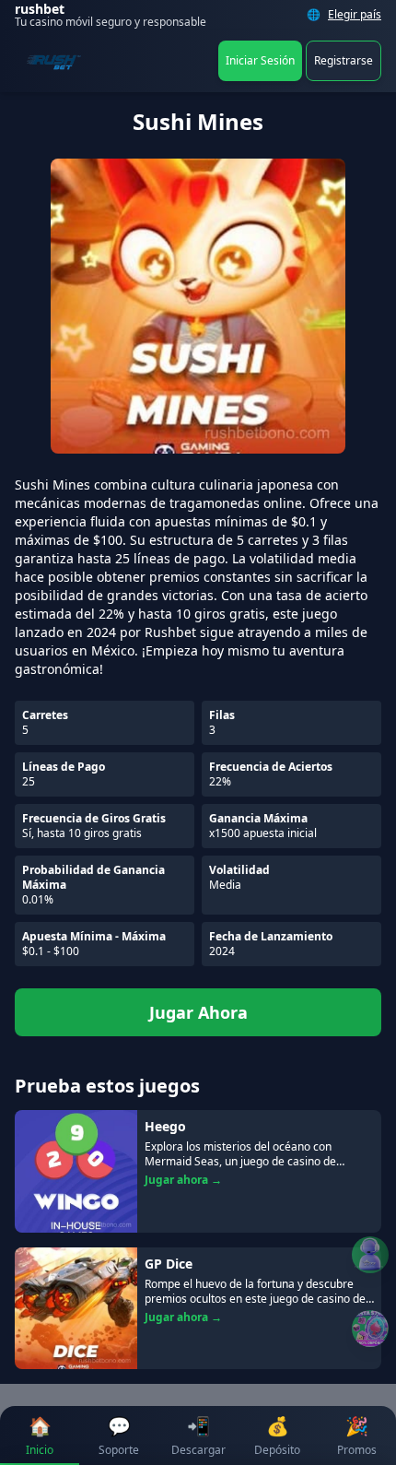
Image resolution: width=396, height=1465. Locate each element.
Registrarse (343, 60)
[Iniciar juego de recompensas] (370, 1328)
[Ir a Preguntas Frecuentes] (370, 1254)
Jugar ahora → (183, 1180)
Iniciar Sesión (260, 60)
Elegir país (354, 14)
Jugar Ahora (198, 1012)
